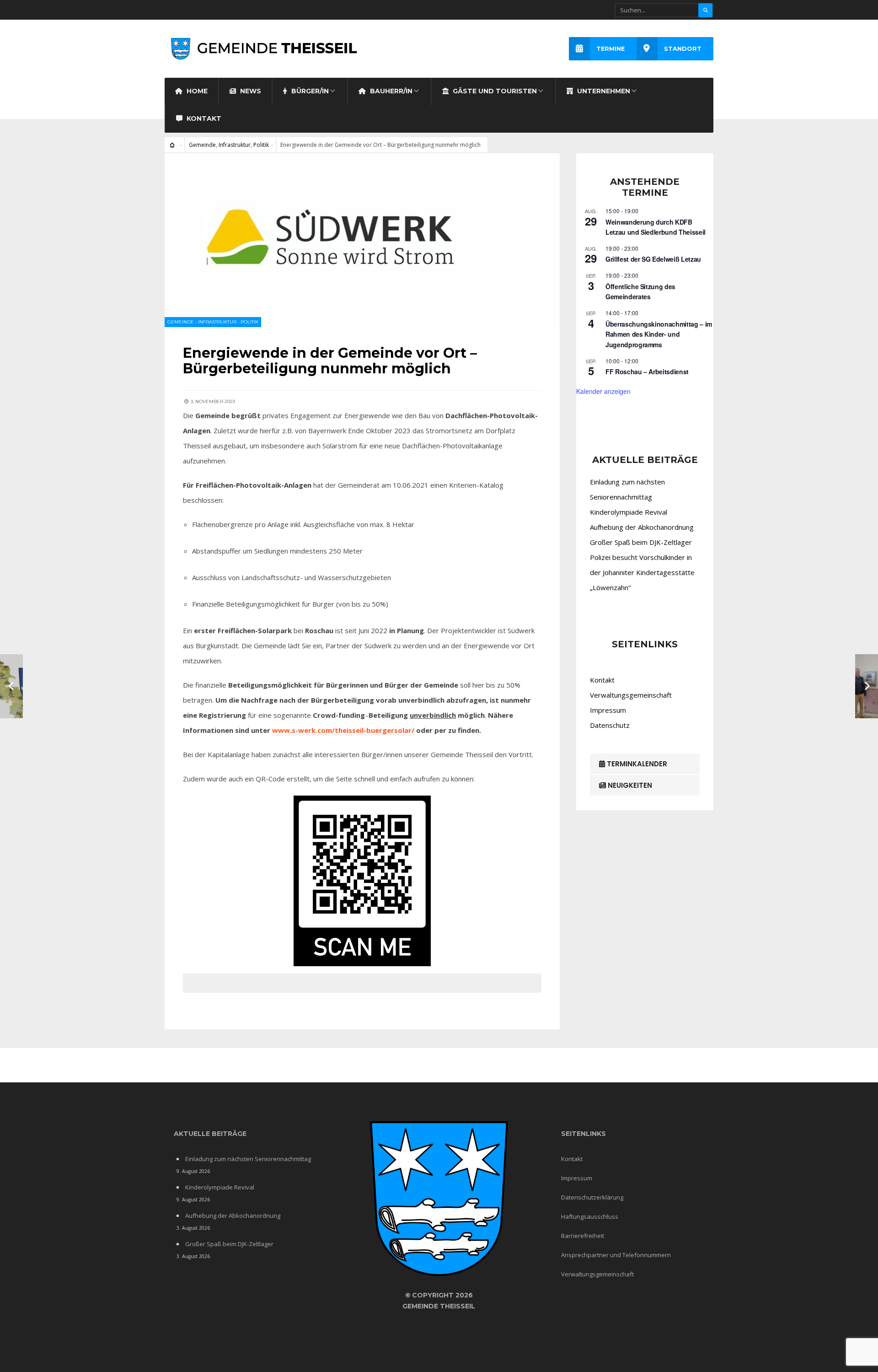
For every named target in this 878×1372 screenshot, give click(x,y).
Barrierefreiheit (582, 1236)
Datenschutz (610, 725)
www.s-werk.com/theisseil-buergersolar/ (343, 730)
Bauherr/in (390, 91)
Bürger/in (309, 91)
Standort (682, 48)
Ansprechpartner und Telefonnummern (616, 1255)
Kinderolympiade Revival (628, 512)
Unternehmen (602, 91)
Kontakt (203, 118)
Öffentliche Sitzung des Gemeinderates (640, 291)
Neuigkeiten (629, 785)
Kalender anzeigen (603, 391)
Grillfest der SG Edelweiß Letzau (653, 259)
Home (196, 91)
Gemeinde (202, 145)
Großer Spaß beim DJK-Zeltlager (641, 542)
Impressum (608, 710)
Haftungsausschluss (589, 1216)
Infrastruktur (235, 145)
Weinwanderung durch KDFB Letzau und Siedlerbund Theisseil (655, 227)
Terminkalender (636, 764)
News (249, 91)
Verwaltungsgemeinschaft (631, 694)
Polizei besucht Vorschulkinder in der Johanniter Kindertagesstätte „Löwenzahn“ (642, 572)
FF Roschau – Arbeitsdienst (647, 371)
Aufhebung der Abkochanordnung (642, 527)
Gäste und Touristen (494, 91)
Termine (610, 48)
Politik (261, 145)
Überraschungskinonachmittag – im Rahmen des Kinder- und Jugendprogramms (658, 334)
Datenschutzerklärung (592, 1197)
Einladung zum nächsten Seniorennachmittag (248, 1159)
